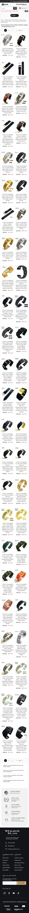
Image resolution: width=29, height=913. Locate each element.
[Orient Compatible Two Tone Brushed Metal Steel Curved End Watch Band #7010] (8, 158)
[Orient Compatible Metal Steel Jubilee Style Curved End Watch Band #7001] (21, 244)
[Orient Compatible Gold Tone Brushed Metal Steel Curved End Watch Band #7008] (8, 186)
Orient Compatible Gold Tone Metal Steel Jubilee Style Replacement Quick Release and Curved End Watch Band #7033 (8, 527)
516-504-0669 (11, 842)
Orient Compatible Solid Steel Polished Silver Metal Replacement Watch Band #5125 (8, 648)
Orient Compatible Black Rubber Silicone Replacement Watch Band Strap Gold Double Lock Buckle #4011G (21, 407)
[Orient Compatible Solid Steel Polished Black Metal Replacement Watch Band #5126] (21, 605)
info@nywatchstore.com (14, 849)
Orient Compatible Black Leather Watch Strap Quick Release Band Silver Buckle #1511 (21, 52)
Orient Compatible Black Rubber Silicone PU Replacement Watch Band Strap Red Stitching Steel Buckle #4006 (8, 745)
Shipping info (18, 860)
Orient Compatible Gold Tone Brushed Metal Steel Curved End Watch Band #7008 (7, 197)
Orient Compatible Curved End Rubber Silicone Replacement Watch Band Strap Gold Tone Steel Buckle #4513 (8, 466)
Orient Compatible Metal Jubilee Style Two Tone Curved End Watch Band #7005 (21, 225)
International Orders (19, 862)
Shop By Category (19, 867)
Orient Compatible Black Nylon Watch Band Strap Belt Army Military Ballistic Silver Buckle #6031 (7, 376)
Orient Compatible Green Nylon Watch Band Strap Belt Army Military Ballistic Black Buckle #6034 (21, 558)
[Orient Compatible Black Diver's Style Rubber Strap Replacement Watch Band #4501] (8, 302)
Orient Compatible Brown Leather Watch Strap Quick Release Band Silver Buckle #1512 (21, 138)
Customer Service (19, 857)
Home (2, 19)
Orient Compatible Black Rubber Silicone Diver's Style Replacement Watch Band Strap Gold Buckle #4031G (8, 80)
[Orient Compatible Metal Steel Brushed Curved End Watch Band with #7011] (21, 98)
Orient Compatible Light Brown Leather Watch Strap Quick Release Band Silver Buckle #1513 (8, 110)
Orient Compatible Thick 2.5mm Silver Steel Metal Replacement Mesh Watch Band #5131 (7, 680)
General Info (6, 857)
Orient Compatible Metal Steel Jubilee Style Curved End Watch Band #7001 (21, 254)
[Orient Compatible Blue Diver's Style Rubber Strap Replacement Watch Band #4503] (8, 425)
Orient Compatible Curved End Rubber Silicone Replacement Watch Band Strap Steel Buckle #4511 (8, 497)
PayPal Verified (6, 867)
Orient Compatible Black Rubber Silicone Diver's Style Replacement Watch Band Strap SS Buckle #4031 (7, 226)
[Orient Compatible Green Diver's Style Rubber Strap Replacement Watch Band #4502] (8, 546)
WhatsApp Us (11, 846)
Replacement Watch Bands (11, 19)
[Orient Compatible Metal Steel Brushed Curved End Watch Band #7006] (8, 40)
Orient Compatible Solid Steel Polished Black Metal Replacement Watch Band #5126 (21, 617)
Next (20, 30)
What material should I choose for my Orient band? (13, 781)
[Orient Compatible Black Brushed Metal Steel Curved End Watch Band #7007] (21, 158)
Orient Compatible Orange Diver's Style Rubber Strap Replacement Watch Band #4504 (21, 587)
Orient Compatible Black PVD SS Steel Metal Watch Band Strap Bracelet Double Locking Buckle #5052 (21, 712)
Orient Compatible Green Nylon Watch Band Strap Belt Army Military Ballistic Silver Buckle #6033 (8, 588)
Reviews (5, 862)
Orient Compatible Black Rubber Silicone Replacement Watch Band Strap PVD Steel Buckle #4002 (21, 80)
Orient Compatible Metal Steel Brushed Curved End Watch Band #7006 (8, 51)
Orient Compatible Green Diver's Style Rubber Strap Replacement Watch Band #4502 (8, 558)
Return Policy (18, 865)
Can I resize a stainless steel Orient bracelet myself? (13, 776)
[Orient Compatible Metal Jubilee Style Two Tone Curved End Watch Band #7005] (21, 214)
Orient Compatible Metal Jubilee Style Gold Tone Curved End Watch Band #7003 (7, 255)
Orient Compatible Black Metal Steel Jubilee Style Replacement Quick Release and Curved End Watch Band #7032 (21, 314)
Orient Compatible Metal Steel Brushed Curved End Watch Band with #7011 (21, 109)
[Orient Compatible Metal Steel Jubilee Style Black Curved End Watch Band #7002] (21, 186)
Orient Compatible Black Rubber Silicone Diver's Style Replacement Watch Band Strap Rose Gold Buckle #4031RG (7, 139)
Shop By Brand (18, 870)
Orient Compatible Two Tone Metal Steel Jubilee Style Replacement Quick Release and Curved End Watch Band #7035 (21, 681)
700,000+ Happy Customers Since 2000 (9, 11)
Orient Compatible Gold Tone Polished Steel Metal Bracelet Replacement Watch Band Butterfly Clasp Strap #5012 (8, 284)
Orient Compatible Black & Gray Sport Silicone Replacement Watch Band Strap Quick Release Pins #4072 (21, 284)
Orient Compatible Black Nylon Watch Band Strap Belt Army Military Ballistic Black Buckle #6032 (21, 345)
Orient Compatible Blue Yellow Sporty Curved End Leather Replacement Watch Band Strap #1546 (21, 437)
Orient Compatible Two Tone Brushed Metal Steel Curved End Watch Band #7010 (7, 169)
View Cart (23, 8)
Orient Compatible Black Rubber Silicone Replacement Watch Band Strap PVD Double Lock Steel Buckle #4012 (21, 745)
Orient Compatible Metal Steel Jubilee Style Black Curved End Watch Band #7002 (21, 197)
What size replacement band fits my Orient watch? (13, 766)
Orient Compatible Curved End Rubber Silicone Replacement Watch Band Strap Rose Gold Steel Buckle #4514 (21, 466)
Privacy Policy (6, 865)
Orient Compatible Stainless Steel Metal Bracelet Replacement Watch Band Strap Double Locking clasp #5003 (21, 650)
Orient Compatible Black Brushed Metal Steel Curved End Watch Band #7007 (21, 169)
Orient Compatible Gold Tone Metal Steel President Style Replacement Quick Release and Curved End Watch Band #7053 (21, 527)
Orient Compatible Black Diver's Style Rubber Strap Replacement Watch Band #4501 (8, 313)
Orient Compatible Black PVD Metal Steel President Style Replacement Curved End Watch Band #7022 (21, 376)
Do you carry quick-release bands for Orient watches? (13, 771)
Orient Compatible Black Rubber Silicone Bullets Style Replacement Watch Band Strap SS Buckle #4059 (7, 406)
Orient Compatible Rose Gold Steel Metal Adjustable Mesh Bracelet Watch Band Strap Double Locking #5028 (7, 618)
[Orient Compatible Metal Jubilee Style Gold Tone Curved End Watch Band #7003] (8, 244)
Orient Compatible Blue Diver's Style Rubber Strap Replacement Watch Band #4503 (8, 437)
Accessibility (5, 870)
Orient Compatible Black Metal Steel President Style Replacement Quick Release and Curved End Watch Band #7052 (8, 346)
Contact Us (5, 860)
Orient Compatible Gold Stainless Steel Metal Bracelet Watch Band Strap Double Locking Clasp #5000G (21, 497)
